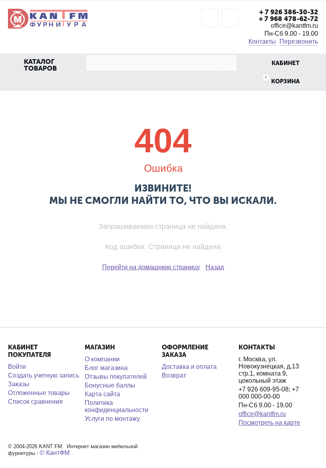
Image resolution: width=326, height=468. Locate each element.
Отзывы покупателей (116, 376)
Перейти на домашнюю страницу (151, 267)
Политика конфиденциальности (116, 406)
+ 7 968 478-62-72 (288, 19)
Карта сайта (102, 394)
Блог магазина (106, 367)
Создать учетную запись (43, 375)
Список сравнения (35, 401)
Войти (17, 366)
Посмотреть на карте (269, 422)
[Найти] (229, 63)
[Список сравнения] (230, 18)
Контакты (262, 41)
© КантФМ (55, 452)
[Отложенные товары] (210, 18)
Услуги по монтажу (112, 418)
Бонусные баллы (110, 385)
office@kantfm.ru (262, 413)
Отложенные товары (39, 392)
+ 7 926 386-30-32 (288, 12)
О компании (102, 359)
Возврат (174, 375)
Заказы (18, 384)
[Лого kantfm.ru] (47, 18)
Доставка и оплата (189, 366)
